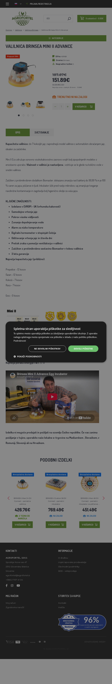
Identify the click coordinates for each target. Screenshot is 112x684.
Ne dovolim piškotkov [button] (47, 348)
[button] (28, 356)
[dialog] (56, 342)
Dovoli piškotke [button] (83, 348)
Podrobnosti (20, 340)
